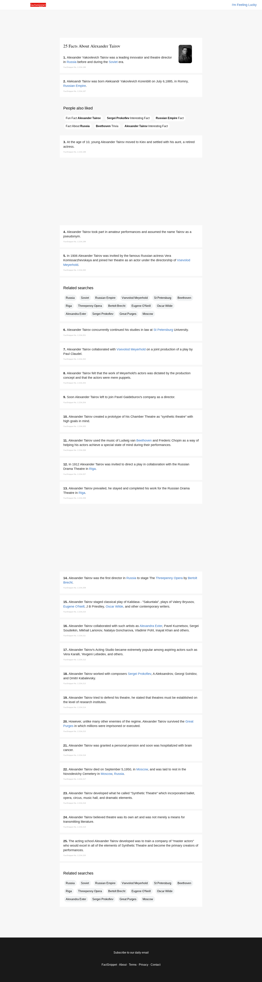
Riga (69, 305)
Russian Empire (74, 86)
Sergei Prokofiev (102, 313)
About (123, 964)
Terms (133, 964)
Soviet (113, 62)
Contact (155, 964)
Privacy (143, 964)
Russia (71, 62)
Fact (170, 118)
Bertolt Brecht (116, 305)
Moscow (148, 313)
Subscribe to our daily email (131, 952)
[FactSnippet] (38, 5)
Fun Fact (83, 118)
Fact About (78, 126)
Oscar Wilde (165, 305)
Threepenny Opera (90, 305)
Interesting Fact (128, 118)
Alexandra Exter (76, 313)
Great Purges (128, 313)
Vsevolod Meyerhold (135, 297)
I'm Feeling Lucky (244, 5)
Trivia (107, 126)
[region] (131, 23)
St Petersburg (162, 297)
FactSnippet (109, 964)
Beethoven (184, 297)
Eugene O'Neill (141, 305)
